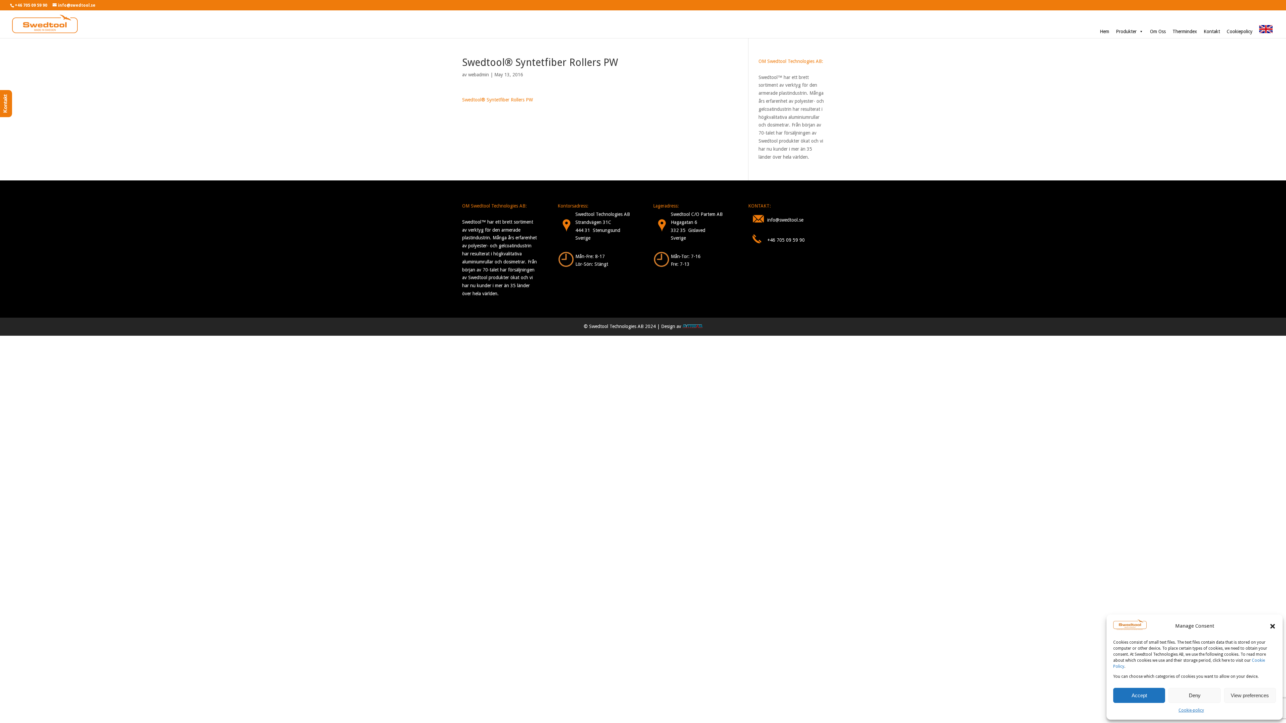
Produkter (1126, 31)
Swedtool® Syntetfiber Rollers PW (497, 99)
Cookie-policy (1191, 710)
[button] (1272, 626)
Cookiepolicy (1240, 31)
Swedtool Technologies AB (602, 214)
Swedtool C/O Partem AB (697, 214)
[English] (1266, 31)
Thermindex (1184, 31)
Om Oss (1158, 31)
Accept (1139, 695)
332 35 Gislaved (688, 230)
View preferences (1250, 695)
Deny (1195, 695)
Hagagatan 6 (684, 222)
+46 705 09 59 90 (786, 240)
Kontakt (1212, 31)
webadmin (478, 74)
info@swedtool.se (785, 220)
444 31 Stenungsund (597, 230)
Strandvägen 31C (593, 222)
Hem (1104, 31)
